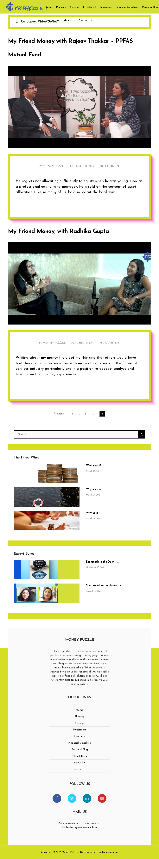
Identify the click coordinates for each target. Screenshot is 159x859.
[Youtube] (102, 798)
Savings (74, 7)
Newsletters (52, 20)
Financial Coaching (127, 7)
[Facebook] (57, 798)
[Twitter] (72, 798)
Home (48, 7)
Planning (61, 7)
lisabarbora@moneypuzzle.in (79, 827)
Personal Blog (150, 7)
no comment (110, 166)
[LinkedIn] (87, 798)
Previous (59, 413)
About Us (69, 20)
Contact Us (85, 20)
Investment (89, 7)
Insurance (106, 7)
